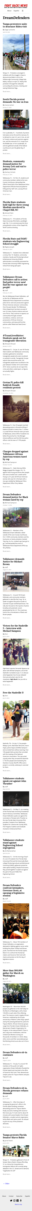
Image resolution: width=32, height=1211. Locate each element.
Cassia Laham (9, 105)
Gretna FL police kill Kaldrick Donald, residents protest (13, 385)
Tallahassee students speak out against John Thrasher (14, 781)
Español (16, 11)
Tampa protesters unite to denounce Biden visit (15, 25)
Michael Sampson (11, 462)
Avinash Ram (9, 213)
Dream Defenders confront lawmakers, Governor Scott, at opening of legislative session (14, 890)
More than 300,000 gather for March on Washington (13, 973)
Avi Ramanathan (10, 851)
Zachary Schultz (10, 172)
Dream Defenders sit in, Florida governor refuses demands (15, 1091)
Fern (6, 634)
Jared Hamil (9, 1141)
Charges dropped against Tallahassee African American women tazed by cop (15, 455)
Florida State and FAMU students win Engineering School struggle (16, 241)
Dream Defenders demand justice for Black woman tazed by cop (15, 497)
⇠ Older (6, 1183)
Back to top (18, 1204)
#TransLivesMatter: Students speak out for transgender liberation (14, 338)
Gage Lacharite (10, 30)
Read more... (7, 91)
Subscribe (19, 1196)
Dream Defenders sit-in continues (15, 1053)
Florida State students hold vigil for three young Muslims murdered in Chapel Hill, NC (16, 206)
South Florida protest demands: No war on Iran (15, 100)
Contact (11, 1196)
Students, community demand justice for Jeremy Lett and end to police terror (14, 165)
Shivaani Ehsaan (10, 344)
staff (6, 290)
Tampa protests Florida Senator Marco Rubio (15, 1136)
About (9, 11)
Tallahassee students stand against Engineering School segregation (13, 844)
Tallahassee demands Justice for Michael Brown (13, 562)
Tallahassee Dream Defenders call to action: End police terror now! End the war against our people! (15, 282)
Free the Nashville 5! (13, 692)
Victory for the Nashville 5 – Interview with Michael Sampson (15, 628)
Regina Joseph (9, 247)
